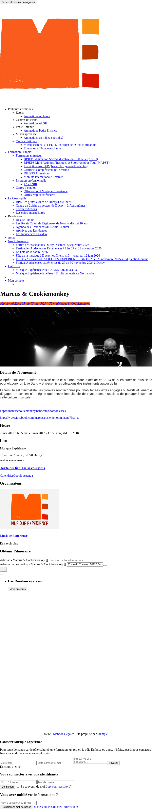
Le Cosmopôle (17, 198)
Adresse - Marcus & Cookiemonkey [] (24, 560)
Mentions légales (63, 734)
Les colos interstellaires (30, 212)
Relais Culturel (25, 219)
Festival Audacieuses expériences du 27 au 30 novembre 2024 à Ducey (60, 262)
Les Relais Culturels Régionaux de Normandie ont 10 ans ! (52, 223)
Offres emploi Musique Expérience (45, 191)
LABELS (14, 266)
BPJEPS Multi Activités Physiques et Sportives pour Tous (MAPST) (66, 162)
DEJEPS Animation (36, 173)
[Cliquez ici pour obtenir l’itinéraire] (3, 569)
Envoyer (113, 762)
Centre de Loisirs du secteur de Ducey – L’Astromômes (50, 205)
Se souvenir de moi (33, 786)
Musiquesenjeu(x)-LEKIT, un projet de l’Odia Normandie (60, 144)
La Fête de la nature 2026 (32, 252)
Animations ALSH (35, 123)
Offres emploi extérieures (39, 194)
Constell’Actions (26, 209)
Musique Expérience (14, 535)
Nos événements (18, 241)
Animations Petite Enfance (40, 130)
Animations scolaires (37, 116)
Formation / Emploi (20, 152)
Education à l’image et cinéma (42, 148)
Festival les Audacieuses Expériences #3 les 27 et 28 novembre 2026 (59, 248)
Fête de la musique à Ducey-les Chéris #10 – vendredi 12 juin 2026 (58, 255)
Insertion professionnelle (31, 180)
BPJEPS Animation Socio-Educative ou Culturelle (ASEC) (61, 159)
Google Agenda (23, 475)
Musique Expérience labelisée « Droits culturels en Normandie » (56, 273)
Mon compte (16, 280)
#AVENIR (30, 184)
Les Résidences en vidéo (31, 234)
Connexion (8, 786)
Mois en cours (18, 589)
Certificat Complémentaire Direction (46, 169)
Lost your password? (59, 786)
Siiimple (102, 734)
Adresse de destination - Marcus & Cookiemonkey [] (33, 564)
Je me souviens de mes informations (56, 806)
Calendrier (6, 475)
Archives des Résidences (31, 230)
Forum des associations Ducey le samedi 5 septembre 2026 (52, 244)
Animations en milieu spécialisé (43, 137)
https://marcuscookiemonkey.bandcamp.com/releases (33, 411)
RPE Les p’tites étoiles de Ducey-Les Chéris (43, 202)
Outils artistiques (26, 141)
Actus (11, 237)
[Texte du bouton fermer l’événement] (1, 574)
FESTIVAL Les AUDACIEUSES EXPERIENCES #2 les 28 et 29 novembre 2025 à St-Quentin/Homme (82, 259)
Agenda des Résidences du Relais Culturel (42, 227)
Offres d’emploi (26, 187)
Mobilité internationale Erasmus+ (44, 177)
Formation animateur (29, 155)
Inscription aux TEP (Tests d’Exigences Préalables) (55, 166)
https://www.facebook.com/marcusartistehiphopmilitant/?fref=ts (39, 417)
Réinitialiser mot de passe (16, 806)
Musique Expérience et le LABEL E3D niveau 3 (46, 269)
